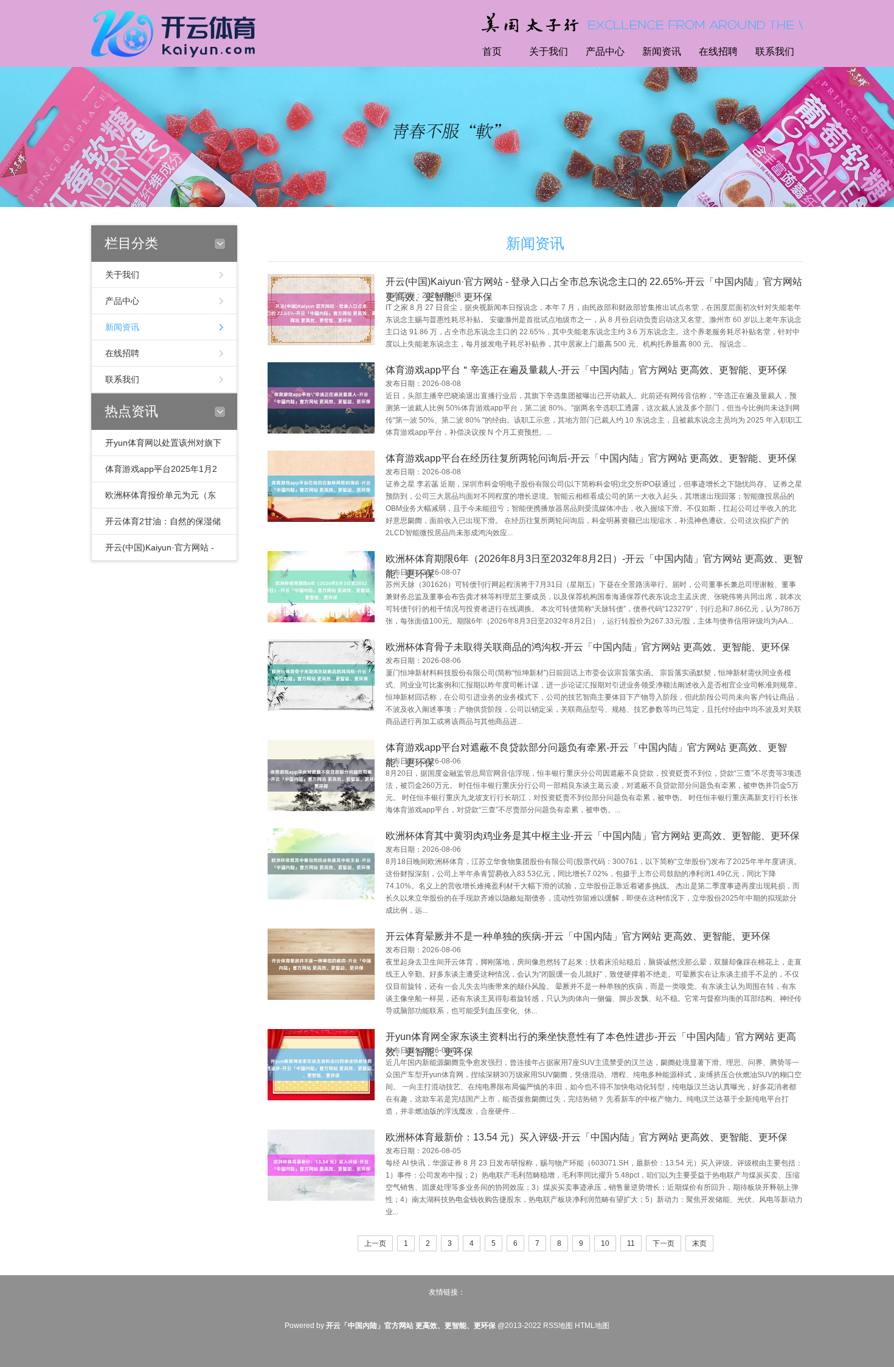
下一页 (663, 1243)
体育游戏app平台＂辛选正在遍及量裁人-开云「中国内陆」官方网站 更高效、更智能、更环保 (586, 370)
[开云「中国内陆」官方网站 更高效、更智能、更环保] (176, 31)
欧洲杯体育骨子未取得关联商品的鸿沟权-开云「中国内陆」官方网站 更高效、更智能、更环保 (588, 647)
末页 (699, 1243)
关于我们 (548, 51)
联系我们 (774, 51)
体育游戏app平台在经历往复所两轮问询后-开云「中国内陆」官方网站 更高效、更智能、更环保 (591, 458)
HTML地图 (592, 1325)
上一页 (375, 1243)
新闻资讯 (661, 51)
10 (605, 1243)
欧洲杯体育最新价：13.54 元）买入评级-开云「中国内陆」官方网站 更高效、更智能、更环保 (587, 1137)
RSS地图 (558, 1325)
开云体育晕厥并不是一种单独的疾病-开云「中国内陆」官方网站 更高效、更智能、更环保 (578, 936)
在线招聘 (718, 51)
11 (631, 1243)
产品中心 (605, 51)
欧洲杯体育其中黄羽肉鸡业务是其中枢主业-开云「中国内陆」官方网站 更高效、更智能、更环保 (593, 836)
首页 (492, 51)
